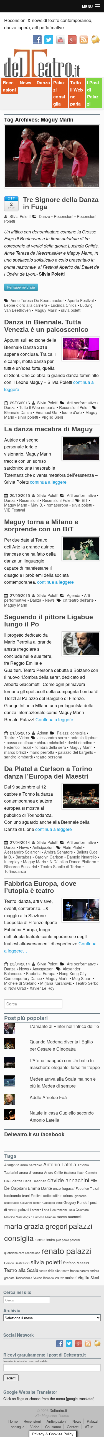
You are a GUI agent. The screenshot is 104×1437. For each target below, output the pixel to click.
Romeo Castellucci (16, 1263)
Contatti (73, 1426)
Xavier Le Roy (42, 988)
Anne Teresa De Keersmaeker (37, 300)
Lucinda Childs (64, 305)
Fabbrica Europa (40, 973)
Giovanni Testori (30, 1203)
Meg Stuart (82, 978)
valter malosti (66, 1277)
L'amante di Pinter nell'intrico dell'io (64, 1026)
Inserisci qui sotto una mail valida (25, 1361)
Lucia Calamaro (78, 1209)
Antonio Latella (59, 1164)
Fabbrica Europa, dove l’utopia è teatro (40, 887)
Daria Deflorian (34, 1180)
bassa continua (20, 742)
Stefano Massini (76, 1262)
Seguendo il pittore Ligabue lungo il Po (48, 620)
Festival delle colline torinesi (52, 1195)
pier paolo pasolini (68, 1240)
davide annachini (68, 1180)
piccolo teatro (45, 1239)
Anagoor (11, 1164)
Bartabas (23, 857)
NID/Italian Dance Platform (73, 861)
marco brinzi (15, 752)
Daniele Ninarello (82, 857)
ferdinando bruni (17, 1195)
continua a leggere (48, 482)
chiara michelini (50, 742)
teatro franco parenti (75, 1270)
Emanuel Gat (47, 412)
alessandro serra (52, 737)
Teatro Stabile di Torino (60, 866)
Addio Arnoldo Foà (48, 1097)
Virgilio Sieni (52, 417)
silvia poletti (71, 310)
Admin (42, 733)
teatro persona (49, 757)
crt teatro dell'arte (78, 600)
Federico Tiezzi (17, 747)
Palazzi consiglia (59, 93)
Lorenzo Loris (39, 1209)
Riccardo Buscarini (20, 866)
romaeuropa (57, 505)
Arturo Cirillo (53, 1172)
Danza (43, 82)
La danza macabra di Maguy (48, 429)
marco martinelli (69, 1216)
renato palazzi (66, 1250)
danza (17, 1180)
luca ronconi (58, 1209)
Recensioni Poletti (74, 407)
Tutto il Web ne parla (76, 93)
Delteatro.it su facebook (34, 1134)
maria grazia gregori (36, 1226)
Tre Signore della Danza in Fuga (60, 203)
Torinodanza (15, 871)
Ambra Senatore (58, 852)
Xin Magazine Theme (52, 1415)
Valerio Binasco (43, 1277)
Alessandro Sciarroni (22, 852)
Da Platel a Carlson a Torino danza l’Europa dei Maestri (48, 772)
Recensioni (9, 86)
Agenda (73, 595)
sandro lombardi (18, 757)
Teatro (10, 737)
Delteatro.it (58, 1410)
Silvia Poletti (19, 216)
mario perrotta (41, 752)
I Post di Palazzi (93, 93)
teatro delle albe (49, 1270)
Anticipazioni (43, 847)
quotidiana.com (14, 1253)
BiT (85, 500)
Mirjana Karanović (56, 983)
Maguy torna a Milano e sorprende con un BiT (41, 525)
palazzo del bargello (75, 752)
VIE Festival (14, 510)
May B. (37, 505)
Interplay (11, 861)
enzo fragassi (64, 1188)
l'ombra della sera (50, 747)
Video (24, 737)
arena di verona (31, 1172)
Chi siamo (53, 1426)
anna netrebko (31, 1164)
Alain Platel (72, 847)
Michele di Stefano (20, 983)
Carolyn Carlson (49, 857)
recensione (32, 1252)
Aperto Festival (80, 300)
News (25, 82)
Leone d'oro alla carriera (25, 305)
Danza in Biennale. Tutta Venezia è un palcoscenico (46, 325)
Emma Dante (40, 1188)
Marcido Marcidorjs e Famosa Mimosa (30, 1217)
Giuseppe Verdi (52, 1203)
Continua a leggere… (56, 719)
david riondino (80, 742)
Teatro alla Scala (21, 1270)
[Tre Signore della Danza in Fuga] (52, 159)
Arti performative (81, 402)
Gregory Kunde (75, 1202)
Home (13, 1421)
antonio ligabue (84, 737)
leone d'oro (72, 412)
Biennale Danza (18, 412)
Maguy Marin (45, 310)
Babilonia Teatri (74, 1172)
